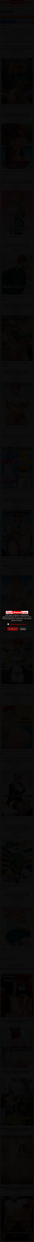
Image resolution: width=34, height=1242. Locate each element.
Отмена (23, 629)
